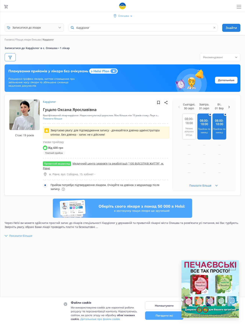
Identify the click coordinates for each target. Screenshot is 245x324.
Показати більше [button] (52, 118)
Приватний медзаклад (57, 163)
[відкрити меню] (239, 6)
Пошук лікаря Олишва (28, 39)
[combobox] (143, 27)
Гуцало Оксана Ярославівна (70, 109)
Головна (9, 39)
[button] (166, 103)
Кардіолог (49, 102)
